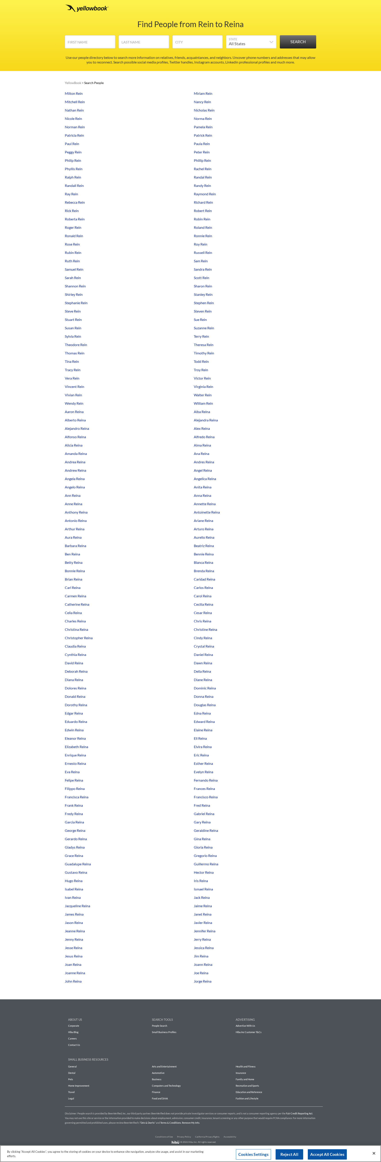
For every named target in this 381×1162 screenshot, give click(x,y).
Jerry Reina (202, 939)
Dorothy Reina (76, 705)
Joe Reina (201, 973)
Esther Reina (203, 763)
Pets (70, 1079)
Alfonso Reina (75, 437)
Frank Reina (74, 805)
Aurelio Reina (204, 537)
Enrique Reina (75, 755)
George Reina (75, 830)
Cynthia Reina (75, 654)
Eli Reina (200, 738)
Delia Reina (202, 671)
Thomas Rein (74, 353)
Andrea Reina (75, 462)
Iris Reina (201, 881)
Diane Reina (203, 680)
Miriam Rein (203, 93)
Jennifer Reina (204, 931)
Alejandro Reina (77, 428)
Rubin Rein (73, 252)
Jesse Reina (73, 948)
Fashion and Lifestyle (247, 1098)
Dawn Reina (203, 663)
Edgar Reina (74, 713)
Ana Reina (201, 453)
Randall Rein (74, 185)
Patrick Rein (203, 135)
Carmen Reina (75, 596)
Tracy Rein (72, 370)
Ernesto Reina (75, 763)
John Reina (73, 981)
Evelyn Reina (203, 772)
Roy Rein (200, 244)
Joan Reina (73, 964)
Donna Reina (203, 696)
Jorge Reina (202, 981)
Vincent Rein (74, 386)
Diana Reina (74, 680)
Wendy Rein (74, 403)
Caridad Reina (204, 579)
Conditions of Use (164, 1136)
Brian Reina (73, 579)
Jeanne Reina (75, 931)
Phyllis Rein (73, 169)
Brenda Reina (204, 571)
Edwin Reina (74, 730)
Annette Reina (205, 504)
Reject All (289, 1154)
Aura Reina (73, 537)
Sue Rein (200, 319)
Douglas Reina (205, 705)
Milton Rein (74, 93)
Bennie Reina (204, 554)
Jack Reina (202, 897)
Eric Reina (201, 755)
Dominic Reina (205, 688)
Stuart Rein (73, 319)
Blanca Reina (203, 562)
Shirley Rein (74, 294)
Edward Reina (204, 721)
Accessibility (230, 1136)
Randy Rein (202, 185)
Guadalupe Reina (78, 864)
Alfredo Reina (204, 437)
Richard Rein (203, 202)
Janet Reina (202, 914)
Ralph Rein (73, 177)
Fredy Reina (74, 814)
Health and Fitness (246, 1066)
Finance (156, 1092)
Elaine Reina (203, 730)
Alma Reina (202, 445)
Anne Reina (73, 504)
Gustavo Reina (76, 872)
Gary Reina (202, 822)
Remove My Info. (191, 1122)
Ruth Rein (72, 261)
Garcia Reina (74, 822)
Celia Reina (73, 613)
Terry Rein (201, 336)
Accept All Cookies (327, 1154)
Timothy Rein (204, 353)
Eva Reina (72, 772)
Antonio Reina (76, 520)
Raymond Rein (205, 194)
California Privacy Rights (207, 1136)
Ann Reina (72, 495)
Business (156, 1079)
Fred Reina (202, 805)
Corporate (73, 1025)
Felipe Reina (74, 780)
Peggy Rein (73, 152)
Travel (71, 1092)
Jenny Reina (74, 939)
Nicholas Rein (204, 110)
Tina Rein (72, 361)
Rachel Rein (202, 169)
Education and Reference (249, 1092)
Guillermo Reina (206, 864)
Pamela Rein (203, 127)
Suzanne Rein (204, 328)
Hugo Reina (73, 881)
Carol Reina (202, 596)
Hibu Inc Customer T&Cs (248, 1032)
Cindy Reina (203, 638)
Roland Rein (203, 227)
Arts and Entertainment (164, 1066)
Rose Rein (72, 244)
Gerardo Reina (76, 839)
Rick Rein (72, 211)
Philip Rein (73, 160)
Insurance (241, 1072)
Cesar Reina (203, 613)
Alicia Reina (73, 445)
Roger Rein (73, 227)
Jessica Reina (204, 948)
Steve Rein (73, 311)
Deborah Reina (76, 671)
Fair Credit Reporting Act (299, 1113)
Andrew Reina (75, 470)
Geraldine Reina (206, 830)
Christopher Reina (79, 638)
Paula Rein (202, 144)
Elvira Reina (203, 747)
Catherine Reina (77, 604)
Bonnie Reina (75, 571)
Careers (72, 1038)
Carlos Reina (203, 587)
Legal (71, 1098)
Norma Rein (203, 118)
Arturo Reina (203, 529)
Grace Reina (74, 855)
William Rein (203, 403)
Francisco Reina (206, 797)
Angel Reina (203, 470)
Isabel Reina (74, 889)
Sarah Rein (73, 278)
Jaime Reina (203, 906)
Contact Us (74, 1044)
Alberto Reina (75, 420)
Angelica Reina (205, 479)
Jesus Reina (73, 956)
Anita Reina (202, 487)
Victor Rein (202, 378)
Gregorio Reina (205, 855)
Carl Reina (72, 587)
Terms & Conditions (170, 1122)
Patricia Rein (74, 135)
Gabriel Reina (204, 814)
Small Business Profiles (164, 1032)
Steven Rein (203, 311)
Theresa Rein (203, 345)
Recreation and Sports (247, 1085)
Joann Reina (203, 964)
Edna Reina (202, 713)
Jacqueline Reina (77, 906)
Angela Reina (75, 479)
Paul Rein (72, 144)
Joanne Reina (75, 973)
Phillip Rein (202, 160)
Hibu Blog (73, 1032)
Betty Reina (73, 562)
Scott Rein (201, 278)
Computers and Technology (166, 1085)
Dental (71, 1072)
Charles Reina (75, 621)
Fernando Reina (206, 780)
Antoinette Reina (207, 512)
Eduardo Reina (76, 721)
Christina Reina (76, 629)
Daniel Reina (203, 654)
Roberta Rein (75, 219)
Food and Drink (160, 1098)
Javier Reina (203, 922)
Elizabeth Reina (76, 747)
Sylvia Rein (73, 336)
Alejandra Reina (206, 420)
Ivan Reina (73, 897)
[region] (190, 1153)
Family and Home (245, 1079)
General (72, 1066)
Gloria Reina (203, 847)
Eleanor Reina (75, 738)
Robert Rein (203, 211)
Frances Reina (204, 788)
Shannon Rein (75, 286)
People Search (159, 1025)
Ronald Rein (74, 236)
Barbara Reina (75, 546)
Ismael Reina (203, 889)
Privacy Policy (184, 1136)
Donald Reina (75, 696)
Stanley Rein (203, 294)
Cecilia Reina (203, 604)
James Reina (74, 914)
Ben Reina (72, 554)
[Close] (374, 1153)
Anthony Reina (76, 512)
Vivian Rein (73, 395)
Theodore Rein (76, 345)
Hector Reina (204, 872)
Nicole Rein (73, 118)
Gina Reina (202, 839)
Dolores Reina (75, 688)
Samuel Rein (74, 269)
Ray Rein (71, 194)
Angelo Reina (75, 487)
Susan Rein (73, 328)
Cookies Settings (253, 1154)
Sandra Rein (203, 269)
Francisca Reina (76, 797)
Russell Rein (203, 252)
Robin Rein (202, 219)
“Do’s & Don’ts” (147, 1122)
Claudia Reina (75, 646)
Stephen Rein (204, 303)
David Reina (74, 663)
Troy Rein (201, 370)
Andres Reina (204, 462)
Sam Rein (201, 261)
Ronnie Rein (203, 236)
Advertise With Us (245, 1025)
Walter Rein (203, 395)
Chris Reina (202, 621)
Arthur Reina (74, 529)
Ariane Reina (203, 520)
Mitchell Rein (75, 102)
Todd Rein (201, 361)
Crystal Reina (204, 646)
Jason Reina (74, 922)
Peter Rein (202, 152)
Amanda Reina (76, 453)
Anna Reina (202, 495)
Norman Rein (75, 127)
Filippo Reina (75, 788)
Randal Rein (203, 177)
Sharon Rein (203, 286)
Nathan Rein (74, 110)
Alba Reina (202, 412)
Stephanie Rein (76, 303)
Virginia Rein (203, 386)
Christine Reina (205, 629)
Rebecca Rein (75, 202)
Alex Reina (202, 428)
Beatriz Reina (204, 546)
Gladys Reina (75, 847)
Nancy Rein (202, 102)
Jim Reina (201, 956)
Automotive (158, 1072)
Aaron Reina (74, 412)
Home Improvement (78, 1085)
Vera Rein (72, 378)
